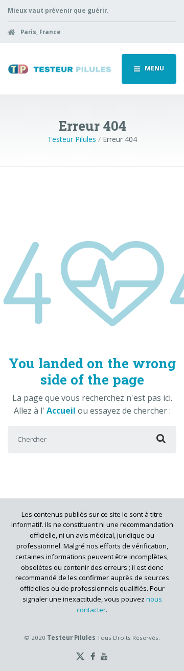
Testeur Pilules (72, 139)
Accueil (62, 410)
